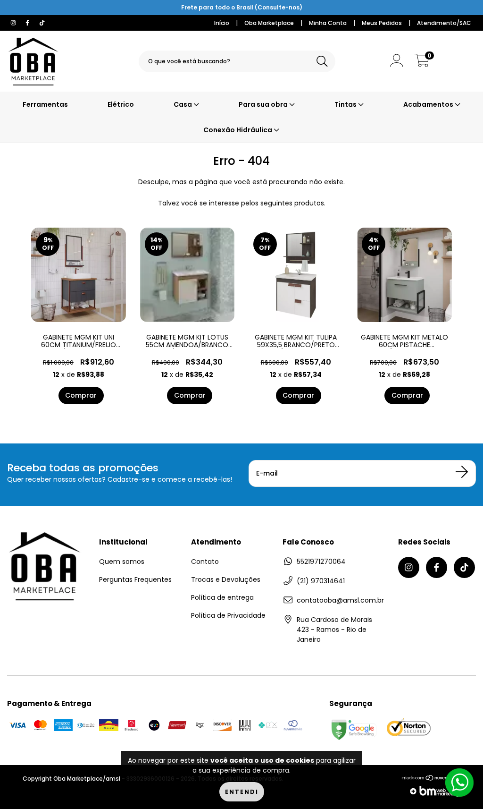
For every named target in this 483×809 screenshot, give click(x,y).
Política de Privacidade (228, 615)
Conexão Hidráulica (238, 130)
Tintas (346, 104)
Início (221, 23)
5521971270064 (321, 561)
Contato (205, 561)
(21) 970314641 (321, 581)
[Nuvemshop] (430, 780)
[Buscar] (322, 61)
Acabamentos (429, 104)
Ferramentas (45, 104)
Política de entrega (222, 597)
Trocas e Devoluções (225, 579)
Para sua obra (264, 104)
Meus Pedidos (382, 23)
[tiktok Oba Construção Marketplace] (42, 22)
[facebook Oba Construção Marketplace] (28, 22)
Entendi (241, 792)
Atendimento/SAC (444, 23)
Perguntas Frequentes (135, 579)
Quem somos (121, 561)
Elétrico (121, 104)
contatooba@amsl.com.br (340, 600)
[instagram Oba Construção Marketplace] (14, 22)
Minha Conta (328, 23)
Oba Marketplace (269, 23)
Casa (183, 104)
